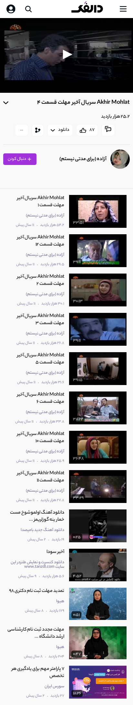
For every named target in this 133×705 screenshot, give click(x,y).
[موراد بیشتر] (21, 130)
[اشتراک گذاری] (38, 130)
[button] (66, 54)
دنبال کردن (17, 159)
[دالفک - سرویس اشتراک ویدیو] (92, 9)
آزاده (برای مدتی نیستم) (83, 159)
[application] (66, 55)
